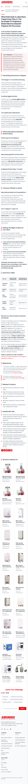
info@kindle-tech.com (10, 722)
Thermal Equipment (20, 740)
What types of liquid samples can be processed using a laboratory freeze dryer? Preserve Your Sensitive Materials (14, 424)
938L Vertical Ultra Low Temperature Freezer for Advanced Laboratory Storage (20, 610)
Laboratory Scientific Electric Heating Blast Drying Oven (6, 655)
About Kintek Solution (6, 737)
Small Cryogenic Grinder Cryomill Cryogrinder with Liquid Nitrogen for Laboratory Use (20, 677)
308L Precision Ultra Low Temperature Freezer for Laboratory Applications (7, 610)
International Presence (6, 743)
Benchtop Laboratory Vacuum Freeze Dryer (20, 499)
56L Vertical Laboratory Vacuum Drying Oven (20, 655)
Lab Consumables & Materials (20, 743)
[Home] (1, 6)
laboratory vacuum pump (17, 696)
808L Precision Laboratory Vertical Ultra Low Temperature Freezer (7, 521)
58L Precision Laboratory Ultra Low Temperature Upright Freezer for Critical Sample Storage (7, 588)
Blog (2, 750)
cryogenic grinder (7, 702)
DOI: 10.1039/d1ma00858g (16, 373)
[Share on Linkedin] (4, 450)
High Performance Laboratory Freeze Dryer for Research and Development (20, 477)
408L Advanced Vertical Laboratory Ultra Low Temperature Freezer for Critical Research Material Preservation (7, 566)
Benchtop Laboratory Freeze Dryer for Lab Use (6, 499)
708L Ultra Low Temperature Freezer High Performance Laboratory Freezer (7, 543)
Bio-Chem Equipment (20, 746)
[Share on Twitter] (7, 450)
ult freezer (5, 699)
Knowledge (7, 6)
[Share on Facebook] (2, 450)
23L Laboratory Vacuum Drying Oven (6, 677)
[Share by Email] (11, 450)
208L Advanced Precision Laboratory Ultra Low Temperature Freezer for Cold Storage (20, 588)
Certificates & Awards (6, 746)
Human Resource (5, 748)
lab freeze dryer (16, 6)
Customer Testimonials (4, 740)
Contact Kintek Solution (5, 753)
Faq (2, 765)
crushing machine (18, 702)
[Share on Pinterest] (9, 450)
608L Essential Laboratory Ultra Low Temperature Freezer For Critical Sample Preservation (20, 543)
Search (23, 708)
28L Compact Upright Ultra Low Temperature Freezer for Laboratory (20, 566)
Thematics (4, 767)
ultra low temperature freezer (16, 699)
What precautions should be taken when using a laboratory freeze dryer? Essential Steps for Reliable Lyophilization (14, 437)
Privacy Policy (4, 769)
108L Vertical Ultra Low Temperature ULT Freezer (6, 632)
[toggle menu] (26, 2)
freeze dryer (5, 696)
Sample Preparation (20, 737)
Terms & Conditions (6, 772)
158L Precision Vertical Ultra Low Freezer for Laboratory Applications (20, 521)
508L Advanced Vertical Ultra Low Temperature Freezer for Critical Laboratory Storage (20, 632)
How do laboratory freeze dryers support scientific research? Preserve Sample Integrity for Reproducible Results (14, 430)
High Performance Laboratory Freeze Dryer (6, 477)
